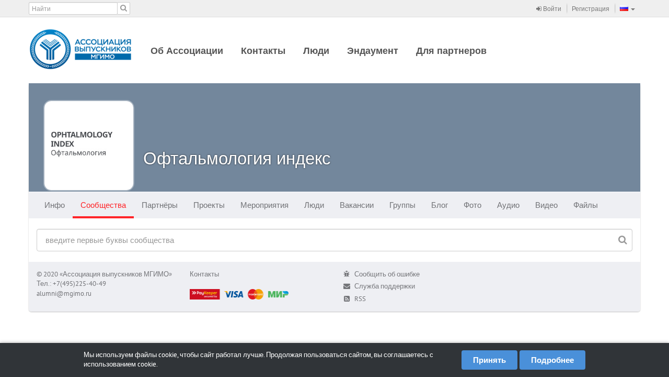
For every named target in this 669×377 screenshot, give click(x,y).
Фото (472, 205)
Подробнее (552, 360)
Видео (546, 205)
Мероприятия (264, 205)
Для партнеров (451, 51)
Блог (439, 205)
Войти (551, 9)
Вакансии (357, 205)
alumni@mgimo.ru (64, 293)
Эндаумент (372, 51)
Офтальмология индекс (237, 158)
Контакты (263, 51)
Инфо (54, 205)
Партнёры (160, 205)
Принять (489, 360)
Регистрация (590, 9)
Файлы (585, 205)
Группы (402, 205)
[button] (627, 8)
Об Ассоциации (187, 51)
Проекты (209, 205)
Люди (316, 51)
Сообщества (103, 205)
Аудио (508, 205)
